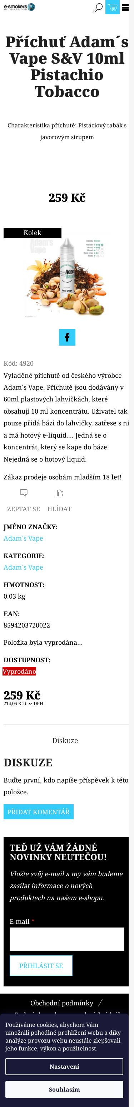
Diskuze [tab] (65, 741)
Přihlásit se (41, 965)
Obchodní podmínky (61, 1003)
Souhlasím (64, 1089)
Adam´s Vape (23, 538)
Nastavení (64, 1067)
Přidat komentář (39, 812)
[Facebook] (67, 337)
